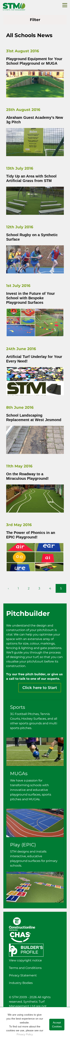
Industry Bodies (21, 983)
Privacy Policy (25, 1034)
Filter (35, 19)
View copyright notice (25, 960)
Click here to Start (39, 687)
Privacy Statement (23, 975)
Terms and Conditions (25, 968)
